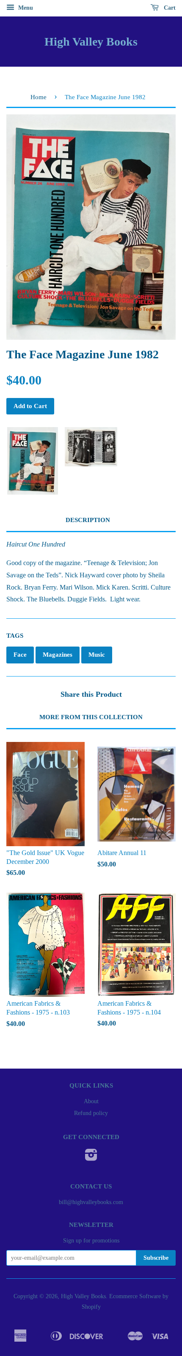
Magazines (57, 654)
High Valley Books (91, 41)
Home (38, 97)
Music (96, 654)
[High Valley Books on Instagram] (91, 1158)
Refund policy (91, 1113)
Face (20, 654)
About (91, 1101)
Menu (25, 8)
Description (88, 520)
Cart (169, 8)
